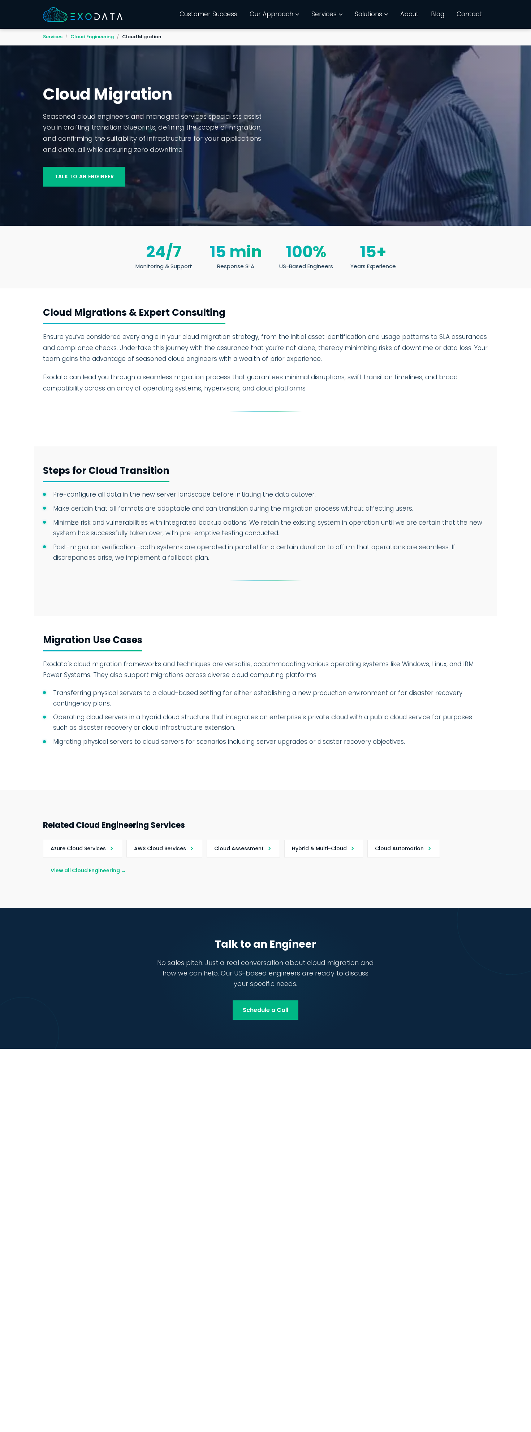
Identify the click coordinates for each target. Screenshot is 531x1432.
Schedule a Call (265, 1010)
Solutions (368, 14)
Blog (437, 14)
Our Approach (271, 14)
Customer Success (208, 14)
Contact (469, 14)
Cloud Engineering (92, 36)
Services (324, 14)
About (409, 14)
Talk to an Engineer (84, 176)
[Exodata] (82, 14)
